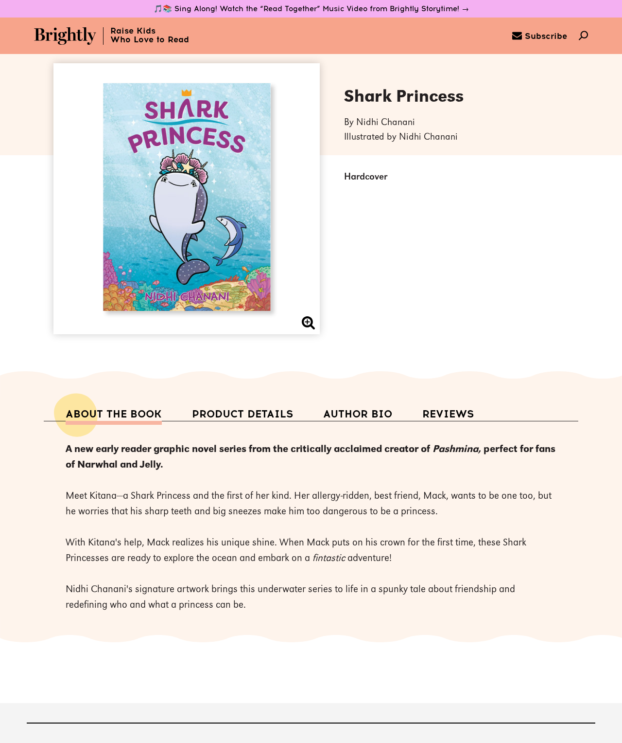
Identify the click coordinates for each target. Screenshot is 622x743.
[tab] (114, 414)
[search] (583, 36)
